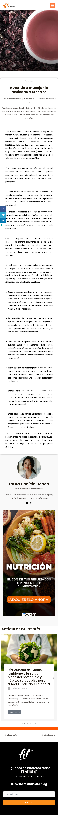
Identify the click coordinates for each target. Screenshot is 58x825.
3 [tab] (27, 723)
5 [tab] (33, 723)
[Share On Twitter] (3, 215)
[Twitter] (27, 772)
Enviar (29, 802)
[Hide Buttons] (1, 225)
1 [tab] (22, 723)
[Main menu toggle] (52, 5)
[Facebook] (22, 772)
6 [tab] (35, 723)
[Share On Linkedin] (3, 220)
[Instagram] (31, 772)
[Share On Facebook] (3, 209)
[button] (29, 563)
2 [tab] (25, 723)
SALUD (24, 688)
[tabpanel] (29, 677)
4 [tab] (30, 723)
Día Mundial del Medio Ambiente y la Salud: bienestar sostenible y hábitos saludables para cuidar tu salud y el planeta (29, 677)
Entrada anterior (9, 735)
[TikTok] (35, 772)
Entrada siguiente (49, 735)
